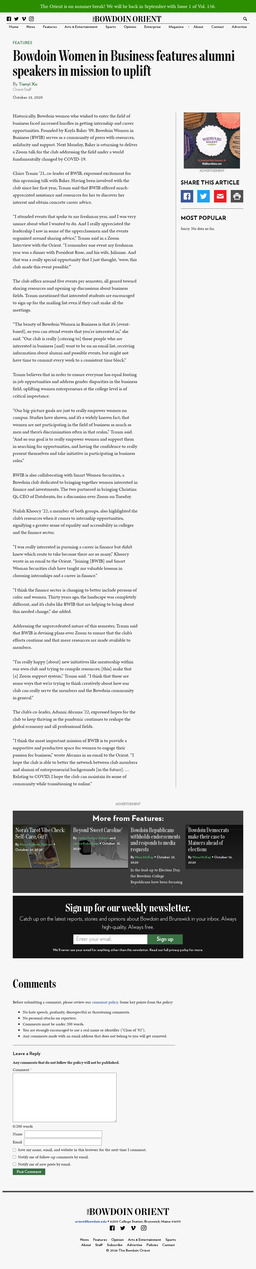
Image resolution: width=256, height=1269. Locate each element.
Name (17, 1134)
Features (50, 27)
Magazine (176, 27)
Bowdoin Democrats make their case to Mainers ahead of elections (208, 840)
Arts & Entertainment (81, 27)
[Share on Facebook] (187, 196)
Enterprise (152, 27)
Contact (217, 27)
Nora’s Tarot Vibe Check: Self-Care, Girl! (40, 833)
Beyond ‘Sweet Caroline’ (97, 830)
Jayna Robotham (86, 843)
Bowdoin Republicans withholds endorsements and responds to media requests (155, 840)
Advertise (239, 27)
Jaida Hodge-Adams (93, 838)
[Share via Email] (220, 196)
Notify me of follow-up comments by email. (53, 1157)
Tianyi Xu (27, 84)
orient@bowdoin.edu (91, 1221)
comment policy (105, 1002)
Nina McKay (144, 857)
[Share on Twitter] (203, 196)
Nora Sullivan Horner (36, 844)
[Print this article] (237, 196)
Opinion (130, 27)
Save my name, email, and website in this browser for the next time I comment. (82, 1150)
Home (13, 27)
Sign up (165, 939)
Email (17, 1142)
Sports (111, 27)
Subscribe (114, 1245)
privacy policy (178, 950)
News (30, 27)
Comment (22, 1070)
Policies (152, 1245)
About (198, 27)
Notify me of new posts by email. (44, 1164)
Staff (99, 1245)
